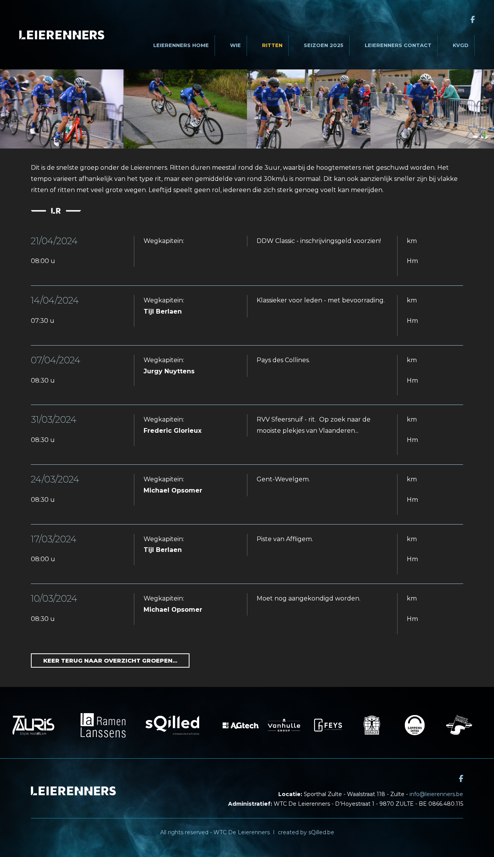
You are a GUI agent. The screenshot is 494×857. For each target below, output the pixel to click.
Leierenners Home (181, 45)
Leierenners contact (398, 45)
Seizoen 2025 (323, 45)
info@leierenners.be (436, 794)
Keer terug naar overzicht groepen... (110, 660)
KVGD (461, 45)
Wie (235, 45)
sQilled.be (321, 832)
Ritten (272, 45)
